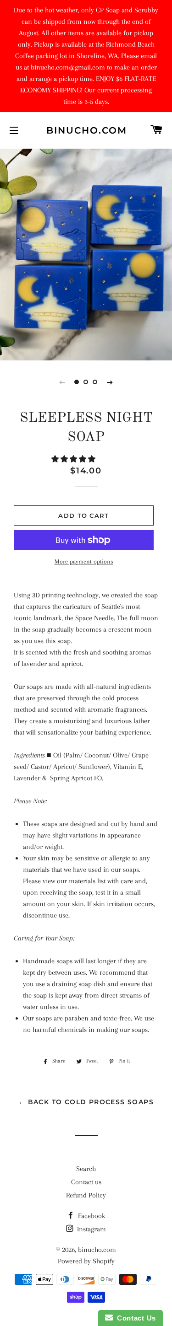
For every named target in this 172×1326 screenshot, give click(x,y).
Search (86, 1169)
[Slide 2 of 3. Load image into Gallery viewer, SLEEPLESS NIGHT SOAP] (86, 382)
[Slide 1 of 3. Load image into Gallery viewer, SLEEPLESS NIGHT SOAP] (77, 382)
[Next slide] (110, 382)
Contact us (86, 1182)
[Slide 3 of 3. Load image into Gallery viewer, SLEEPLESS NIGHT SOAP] (95, 382)
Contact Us (134, 1318)
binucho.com (86, 130)
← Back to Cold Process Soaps (86, 1102)
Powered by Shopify (86, 1261)
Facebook (90, 1216)
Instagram (90, 1229)
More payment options (84, 561)
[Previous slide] (62, 382)
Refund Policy (86, 1195)
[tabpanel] (86, 253)
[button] (74, 459)
